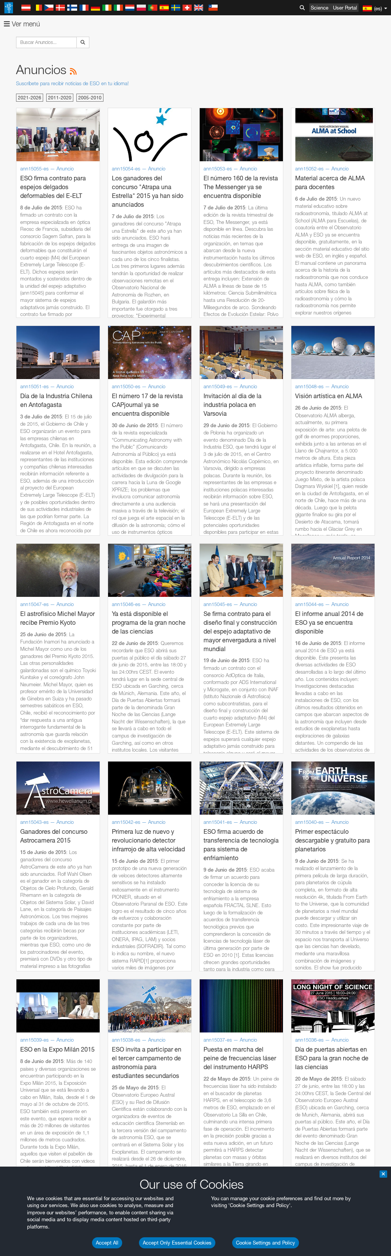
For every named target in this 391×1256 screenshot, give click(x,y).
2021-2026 (29, 97)
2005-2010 (90, 97)
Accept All (107, 1243)
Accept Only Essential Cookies (177, 1243)
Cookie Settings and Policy (265, 1243)
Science (319, 8)
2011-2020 (59, 97)
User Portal (345, 8)
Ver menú (25, 24)
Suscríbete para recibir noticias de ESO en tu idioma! (72, 83)
